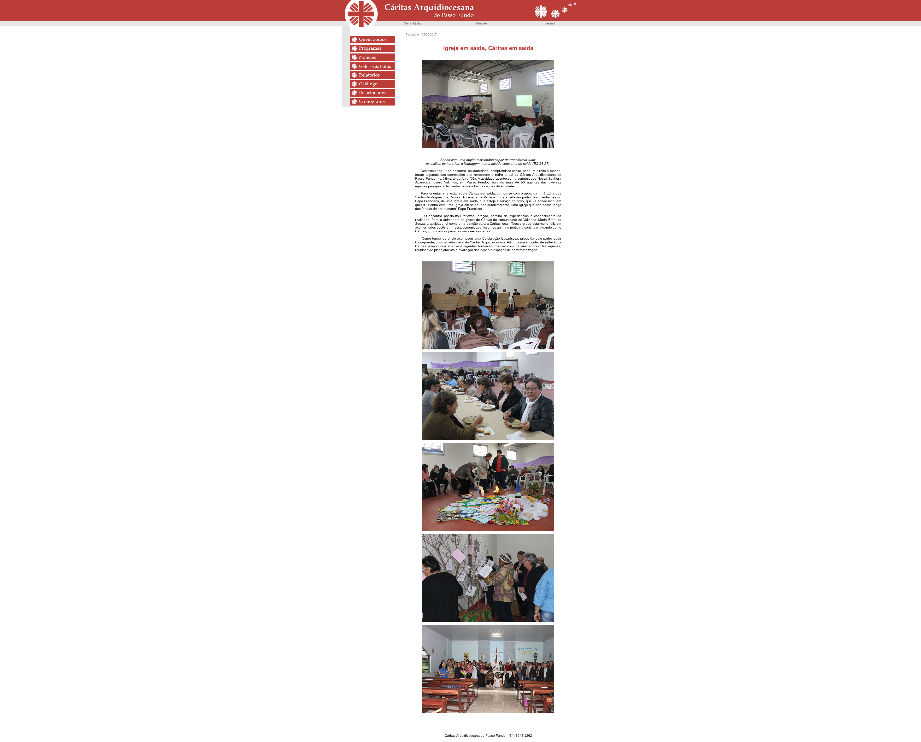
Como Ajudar (413, 23)
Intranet (550, 23)
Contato (481, 23)
